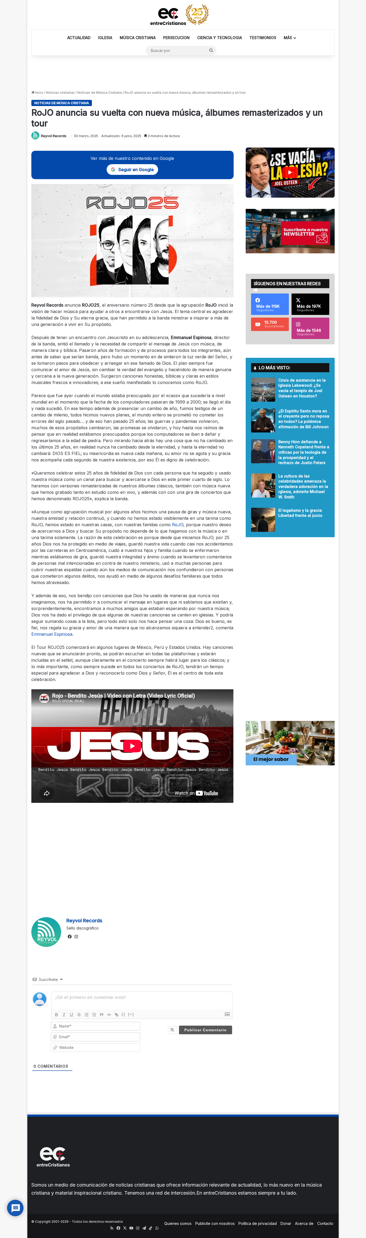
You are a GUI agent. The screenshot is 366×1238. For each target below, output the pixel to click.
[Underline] (71, 1014)
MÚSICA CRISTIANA (138, 37)
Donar (286, 1223)
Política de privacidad (257, 1223)
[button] (290, 173)
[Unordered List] (94, 1014)
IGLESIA (105, 37)
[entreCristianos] (52, 1178)
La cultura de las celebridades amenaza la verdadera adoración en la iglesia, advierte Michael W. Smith (303, 486)
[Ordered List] (86, 1014)
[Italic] (64, 1014)
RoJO (177, 524)
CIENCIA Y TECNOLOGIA (219, 37)
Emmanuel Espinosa (51, 634)
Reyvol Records (53, 136)
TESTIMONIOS (262, 37)
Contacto (325, 1223)
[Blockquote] (101, 1014)
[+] (131, 1014)
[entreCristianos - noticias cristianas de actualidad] (183, 14)
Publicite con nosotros (215, 1223)
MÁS (288, 37)
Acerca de (304, 1223)
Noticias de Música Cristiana (99, 93)
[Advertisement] (183, 73)
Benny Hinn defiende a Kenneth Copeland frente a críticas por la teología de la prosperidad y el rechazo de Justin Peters (303, 452)
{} (123, 1014)
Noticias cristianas (60, 93)
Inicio (38, 93)
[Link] (116, 1014)
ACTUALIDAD (79, 37)
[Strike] (79, 1014)
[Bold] (56, 1014)
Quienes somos (178, 1223)
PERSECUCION (176, 37)
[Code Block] (109, 1014)
